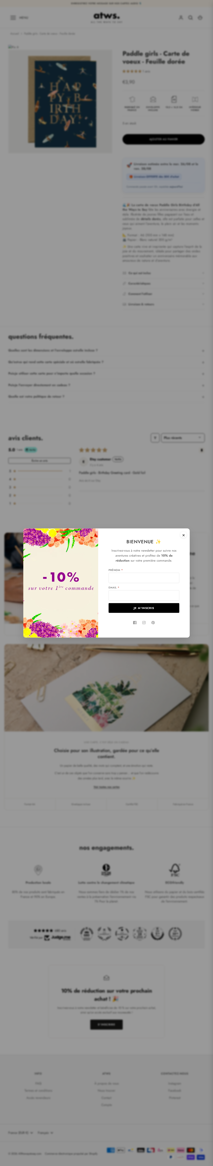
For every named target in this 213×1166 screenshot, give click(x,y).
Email (114, 587)
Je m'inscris (144, 608)
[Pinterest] (153, 622)
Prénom (116, 570)
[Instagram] (144, 622)
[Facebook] (134, 622)
